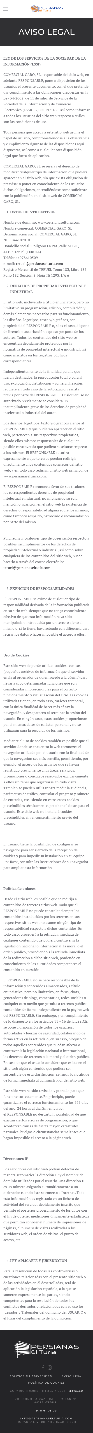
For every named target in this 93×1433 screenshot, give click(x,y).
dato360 (76, 1390)
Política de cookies (46, 1382)
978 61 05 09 (46, 1410)
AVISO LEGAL (73, 1376)
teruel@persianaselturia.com (39, 263)
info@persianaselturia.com (46, 1418)
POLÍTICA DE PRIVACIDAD (30, 1376)
